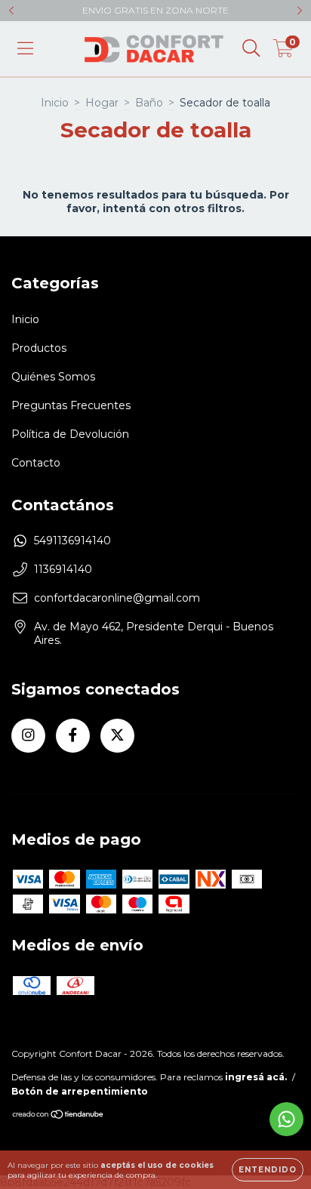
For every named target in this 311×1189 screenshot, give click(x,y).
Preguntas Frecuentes (71, 405)
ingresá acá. (256, 1077)
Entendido (268, 1170)
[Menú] (25, 48)
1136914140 (63, 569)
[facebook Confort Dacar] (73, 736)
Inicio (55, 102)
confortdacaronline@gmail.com (117, 598)
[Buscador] (251, 48)
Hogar (102, 102)
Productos (38, 348)
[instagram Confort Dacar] (28, 736)
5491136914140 (72, 540)
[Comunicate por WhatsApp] (286, 1119)
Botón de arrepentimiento (79, 1091)
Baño (149, 102)
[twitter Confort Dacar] (117, 736)
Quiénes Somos (53, 376)
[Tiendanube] (58, 1116)
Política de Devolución (70, 434)
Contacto (35, 463)
